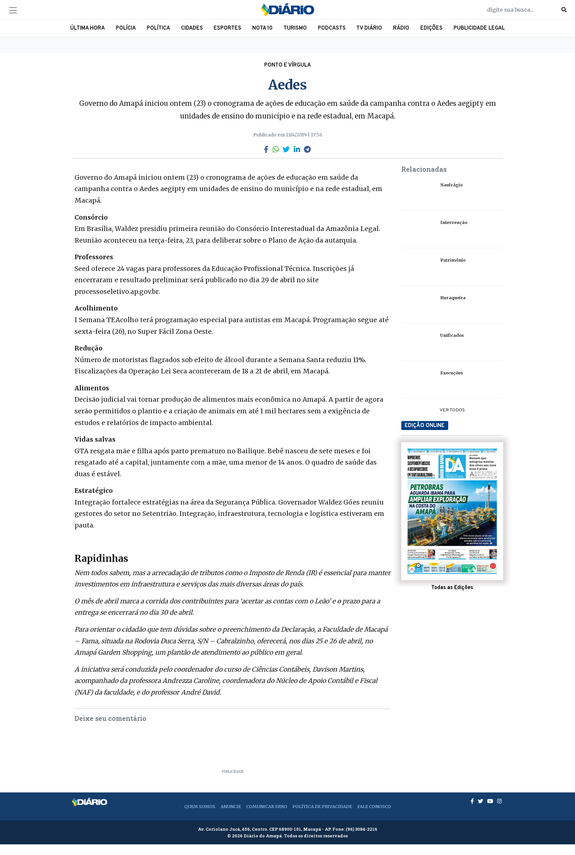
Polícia (126, 28)
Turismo (295, 28)
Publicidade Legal (479, 28)
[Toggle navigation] (13, 10)
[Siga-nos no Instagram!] (499, 801)
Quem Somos (199, 806)
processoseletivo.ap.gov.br (116, 292)
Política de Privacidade (322, 806)
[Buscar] (564, 9)
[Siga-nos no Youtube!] (491, 801)
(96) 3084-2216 (361, 829)
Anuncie (231, 806)
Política (158, 28)
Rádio (401, 28)
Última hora (87, 28)
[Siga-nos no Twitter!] (481, 801)
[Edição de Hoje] (452, 511)
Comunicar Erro (266, 806)
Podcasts (332, 28)
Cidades (192, 28)
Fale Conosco (374, 806)
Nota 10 (262, 28)
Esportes (227, 28)
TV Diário (369, 28)
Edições (431, 28)
